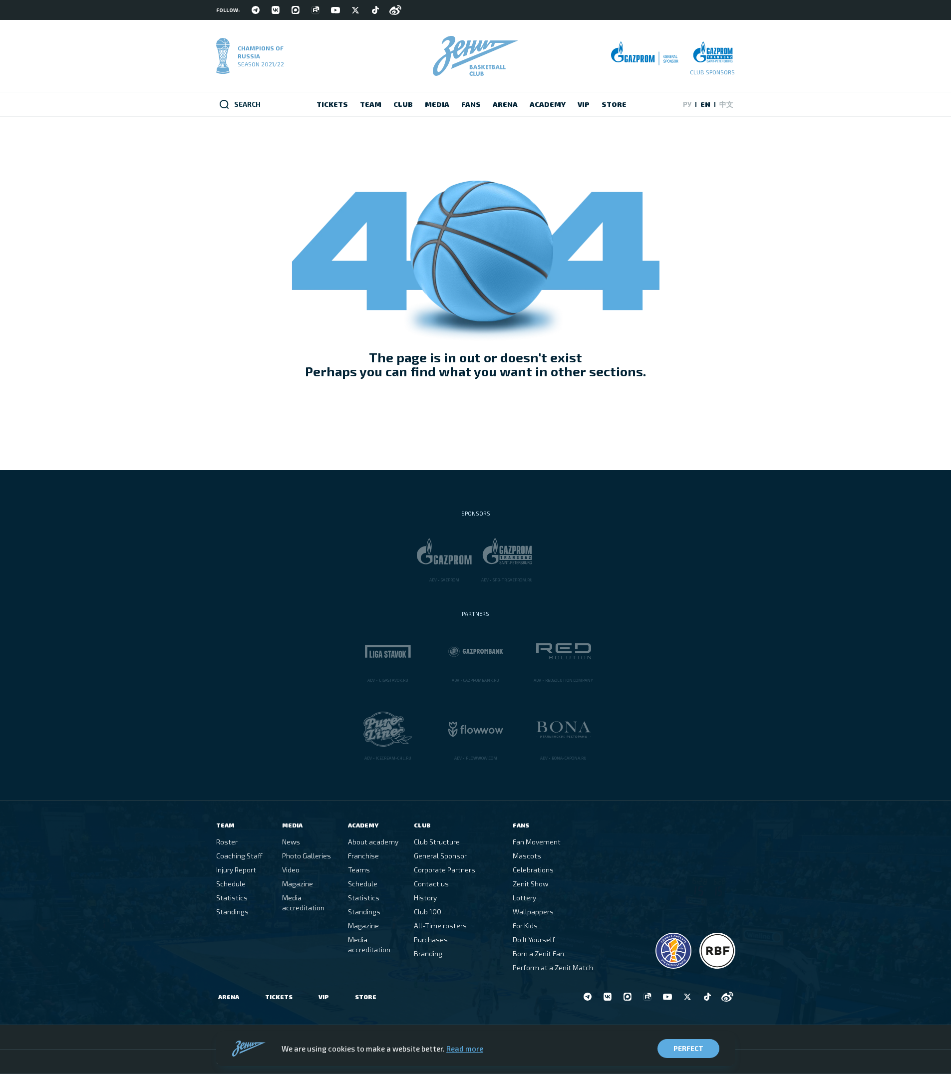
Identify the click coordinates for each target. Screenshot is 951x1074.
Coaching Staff (239, 855)
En (705, 104)
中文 (726, 104)
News (291, 841)
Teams (359, 869)
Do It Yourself (534, 939)
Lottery (524, 897)
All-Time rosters (440, 925)
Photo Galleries (306, 855)
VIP (323, 996)
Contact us (431, 883)
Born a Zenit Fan (538, 953)
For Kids (525, 925)
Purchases (431, 939)
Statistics (232, 897)
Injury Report (236, 869)
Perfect (688, 1048)
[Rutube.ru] (315, 10)
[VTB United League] (673, 951)
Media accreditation (303, 902)
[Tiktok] (375, 10)
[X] (355, 10)
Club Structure (437, 841)
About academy (373, 841)
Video (291, 869)
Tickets (279, 996)
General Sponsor (440, 855)
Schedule (231, 883)
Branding (428, 953)
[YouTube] (335, 10)
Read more (464, 1048)
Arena (228, 996)
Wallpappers (533, 911)
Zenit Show (530, 883)
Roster (227, 841)
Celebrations (533, 869)
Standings (232, 911)
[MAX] (296, 10)
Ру (687, 104)
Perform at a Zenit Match (553, 967)
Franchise (363, 855)
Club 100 (427, 911)
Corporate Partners (444, 869)
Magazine (297, 883)
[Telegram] (256, 10)
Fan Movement (537, 841)
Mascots (527, 855)
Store (365, 996)
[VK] (276, 10)
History (425, 897)
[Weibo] (395, 10)
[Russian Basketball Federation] (717, 951)
